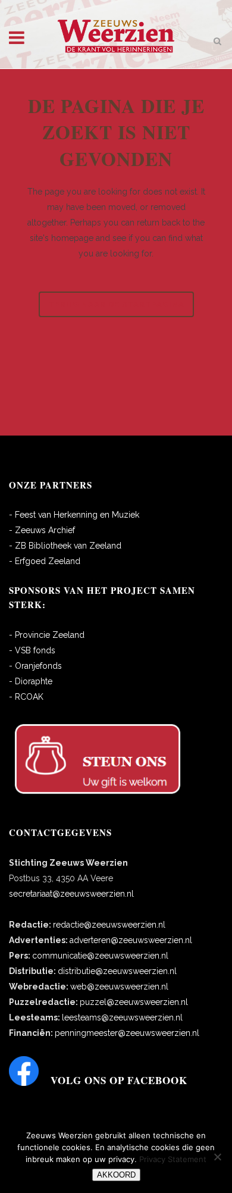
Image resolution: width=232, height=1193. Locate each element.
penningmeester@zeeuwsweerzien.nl (127, 1033)
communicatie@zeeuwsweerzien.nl (100, 955)
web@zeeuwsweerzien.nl (119, 986)
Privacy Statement (172, 1159)
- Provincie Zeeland (46, 635)
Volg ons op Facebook (119, 1080)
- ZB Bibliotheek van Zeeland (65, 545)
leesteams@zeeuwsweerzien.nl (122, 1017)
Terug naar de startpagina (116, 304)
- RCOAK (26, 697)
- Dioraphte (30, 681)
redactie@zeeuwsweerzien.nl (109, 924)
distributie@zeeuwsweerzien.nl (117, 971)
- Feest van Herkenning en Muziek (74, 514)
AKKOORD (116, 1174)
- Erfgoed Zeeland (44, 561)
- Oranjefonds (35, 666)
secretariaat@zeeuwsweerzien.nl (71, 893)
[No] (217, 1157)
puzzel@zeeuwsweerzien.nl (134, 1002)
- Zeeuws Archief (42, 530)
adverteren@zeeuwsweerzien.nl (131, 940)
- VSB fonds (32, 650)
